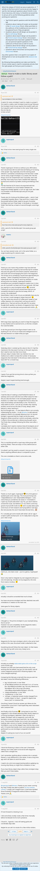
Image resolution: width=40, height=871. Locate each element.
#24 (38, 218)
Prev (14, 831)
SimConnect (9, 51)
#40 (38, 808)
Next (25, 831)
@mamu (24, 412)
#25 (38, 241)
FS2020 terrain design (15, 47)
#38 (38, 744)
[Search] (38, 2)
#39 (38, 782)
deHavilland (5, 79)
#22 (38, 146)
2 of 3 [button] (20, 831)
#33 (38, 553)
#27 (38, 318)
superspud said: (6, 96)
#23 (38, 164)
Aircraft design (12, 34)
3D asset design (15, 26)
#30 (38, 391)
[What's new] (34, 2)
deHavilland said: (7, 245)
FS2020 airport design (15, 38)
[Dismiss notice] (37, 7)
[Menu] (2, 2)
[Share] (35, 93)
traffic (10, 81)
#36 (38, 638)
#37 (38, 660)
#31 (38, 439)
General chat (33, 57)
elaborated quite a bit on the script (25, 663)
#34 (38, 593)
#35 (38, 617)
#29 (38, 371)
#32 (38, 490)
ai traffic (23, 79)
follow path (29, 79)
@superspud (5, 785)
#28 (38, 345)
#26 (38, 264)
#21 (38, 92)
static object (5, 81)
